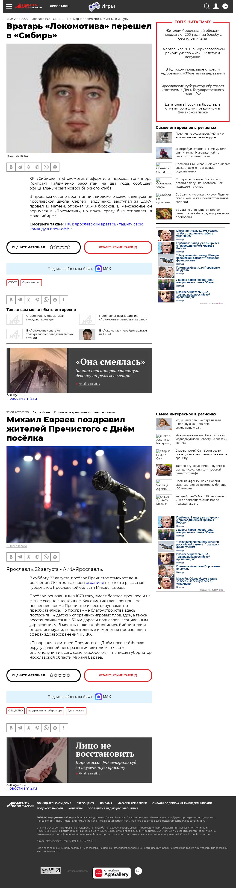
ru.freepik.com (16, 546)
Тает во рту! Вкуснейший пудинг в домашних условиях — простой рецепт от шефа (200, 469)
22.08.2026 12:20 (17, 412)
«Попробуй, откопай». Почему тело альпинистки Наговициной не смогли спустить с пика (201, 152)
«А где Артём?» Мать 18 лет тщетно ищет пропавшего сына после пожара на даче (201, 499)
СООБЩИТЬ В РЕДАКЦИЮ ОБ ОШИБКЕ (113, 808)
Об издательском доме (54, 803)
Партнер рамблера (77, 871)
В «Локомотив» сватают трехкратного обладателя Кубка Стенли (49, 334)
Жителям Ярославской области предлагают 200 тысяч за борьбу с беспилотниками (193, 35)
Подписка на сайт (50, 808)
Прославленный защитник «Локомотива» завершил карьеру (123, 317)
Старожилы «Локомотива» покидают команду (45, 317)
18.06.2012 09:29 (17, 19)
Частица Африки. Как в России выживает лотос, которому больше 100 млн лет (201, 484)
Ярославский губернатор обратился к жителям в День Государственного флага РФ (193, 90)
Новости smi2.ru (21, 398)
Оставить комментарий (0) (118, 247)
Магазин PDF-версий (132, 803)
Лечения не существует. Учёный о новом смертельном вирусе (200, 135)
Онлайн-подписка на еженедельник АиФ (182, 803)
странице (95, 582)
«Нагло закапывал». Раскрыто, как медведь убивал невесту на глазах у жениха (201, 439)
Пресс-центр (85, 803)
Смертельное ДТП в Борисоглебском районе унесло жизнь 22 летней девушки (193, 53)
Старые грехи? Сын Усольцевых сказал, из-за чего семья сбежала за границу (201, 454)
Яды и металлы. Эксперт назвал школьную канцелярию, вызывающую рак (198, 423)
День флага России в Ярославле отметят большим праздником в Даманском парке (193, 108)
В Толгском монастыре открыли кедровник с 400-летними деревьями (192, 71)
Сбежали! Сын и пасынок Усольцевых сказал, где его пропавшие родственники (203, 167)
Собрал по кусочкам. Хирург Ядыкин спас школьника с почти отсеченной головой (202, 198)
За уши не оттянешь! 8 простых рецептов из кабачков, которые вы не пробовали (202, 213)
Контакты (75, 808)
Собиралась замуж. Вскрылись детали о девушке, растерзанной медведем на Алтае (199, 183)
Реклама (106, 803)
